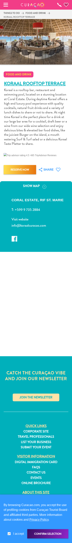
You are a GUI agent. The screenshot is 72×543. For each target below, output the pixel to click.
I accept (18, 533)
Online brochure (36, 483)
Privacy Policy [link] (39, 519)
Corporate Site (36, 431)
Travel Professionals (36, 437)
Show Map (31, 186)
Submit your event (36, 447)
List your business (36, 442)
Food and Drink (36, 13)
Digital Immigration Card (36, 462)
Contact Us (36, 472)
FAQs (36, 467)
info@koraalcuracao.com (29, 225)
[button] (33, 5)
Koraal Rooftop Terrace (19, 17)
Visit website (20, 219)
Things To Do (12, 13)
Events (36, 478)
